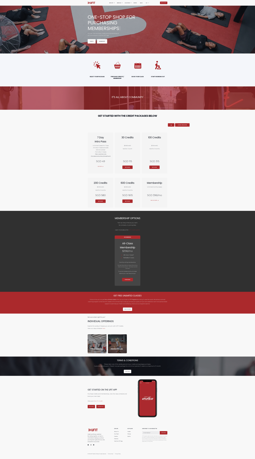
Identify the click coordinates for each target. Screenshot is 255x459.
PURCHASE (127, 279)
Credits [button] (92, 41)
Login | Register (182, 124)
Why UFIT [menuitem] (111, 2)
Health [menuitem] (129, 431)
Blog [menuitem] (141, 2)
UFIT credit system (134, 230)
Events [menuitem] (135, 2)
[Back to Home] (91, 3)
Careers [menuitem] (116, 436)
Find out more (127, 309)
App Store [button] (91, 406)
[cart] (171, 125)
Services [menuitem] (119, 2)
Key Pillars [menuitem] (130, 428)
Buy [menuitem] (146, 2)
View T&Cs (127, 371)
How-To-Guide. (98, 401)
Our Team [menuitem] (116, 434)
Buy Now (100, 166)
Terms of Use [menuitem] (110, 453)
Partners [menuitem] (116, 438)
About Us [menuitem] (116, 431)
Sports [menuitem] (129, 436)
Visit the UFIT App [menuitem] (118, 441)
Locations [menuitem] (127, 2)
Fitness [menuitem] (129, 434)
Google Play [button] (100, 406)
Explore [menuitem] (116, 428)
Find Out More (154, 200)
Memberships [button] (102, 41)
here (103, 328)
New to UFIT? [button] (163, 2)
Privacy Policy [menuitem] (118, 453)
